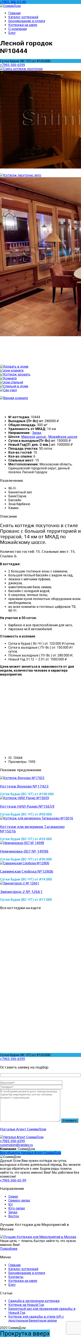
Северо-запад (19, 1200)
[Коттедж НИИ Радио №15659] (40, 798)
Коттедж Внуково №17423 (24, 786)
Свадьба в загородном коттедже (34, 1301)
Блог (12, 1285)
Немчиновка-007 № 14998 (24, 851)
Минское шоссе (34, 437)
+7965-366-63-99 (13, 2)
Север (13, 1196)
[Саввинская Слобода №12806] (40, 863)
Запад (36, 433)
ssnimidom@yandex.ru (16, 1145)
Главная (14, 1265)
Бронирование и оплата (26, 1273)
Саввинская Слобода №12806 (26, 871)
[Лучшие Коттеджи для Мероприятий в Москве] (38, 1237)
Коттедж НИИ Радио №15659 (27, 806)
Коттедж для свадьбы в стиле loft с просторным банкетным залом (36, 1319)
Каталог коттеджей (23, 1269)
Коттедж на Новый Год (26, 1305)
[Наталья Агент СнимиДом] (21, 1137)
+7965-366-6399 (12, 65)
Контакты (15, 1277)
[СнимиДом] (10, 6)
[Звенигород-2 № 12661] (40, 883)
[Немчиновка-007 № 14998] (40, 843)
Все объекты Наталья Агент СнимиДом (30, 1153)
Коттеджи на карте (22, 1281)
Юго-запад (16, 1208)
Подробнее (8, 1249)
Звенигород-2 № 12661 (21, 891)
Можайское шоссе (62, 437)
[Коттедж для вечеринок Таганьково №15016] (40, 818)
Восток (13, 1216)
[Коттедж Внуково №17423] (40, 778)
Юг (10, 1204)
